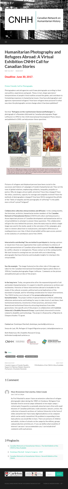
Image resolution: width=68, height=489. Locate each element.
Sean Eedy (19, 71)
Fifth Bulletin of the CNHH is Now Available (49, 364)
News (9, 352)
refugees (20, 356)
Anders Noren (54, 483)
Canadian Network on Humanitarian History (24, 483)
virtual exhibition (31, 356)
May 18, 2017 (9, 71)
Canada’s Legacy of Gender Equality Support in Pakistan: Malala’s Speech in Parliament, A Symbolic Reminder (17, 366)
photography (10, 356)
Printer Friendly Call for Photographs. (19, 86)
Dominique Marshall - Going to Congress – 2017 (26, 452)
